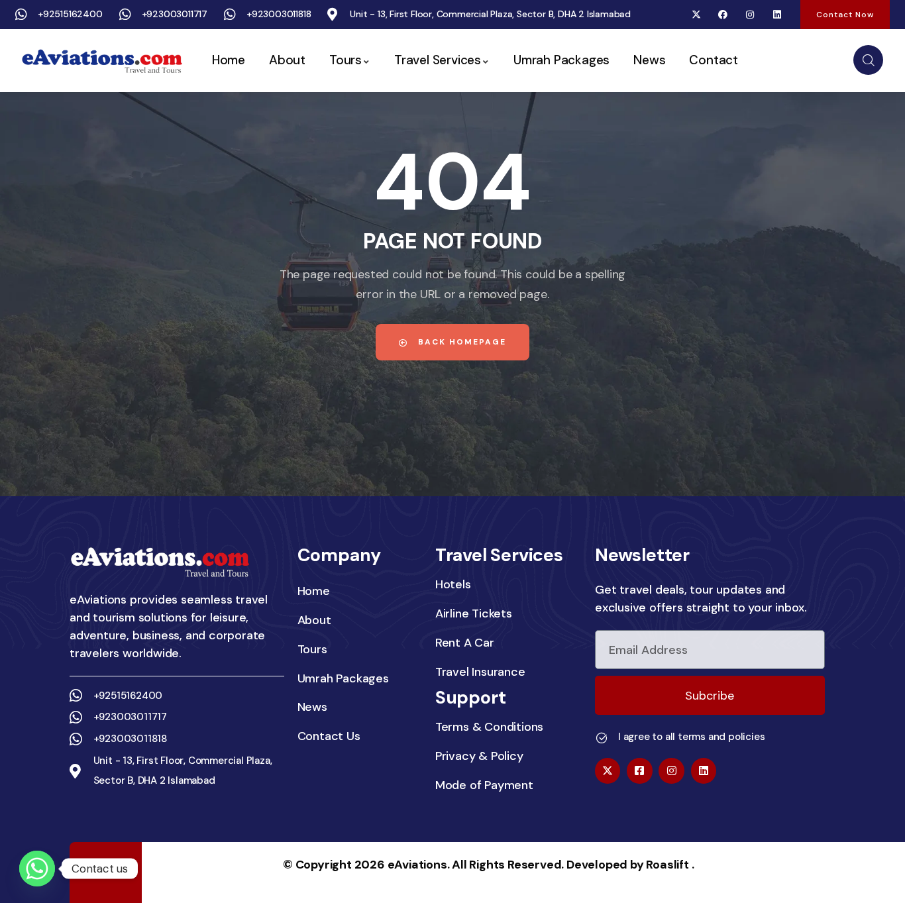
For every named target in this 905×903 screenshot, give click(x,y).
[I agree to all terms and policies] (601, 738)
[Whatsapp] (37, 868)
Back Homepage (460, 342)
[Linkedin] (777, 15)
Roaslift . (670, 865)
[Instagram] (750, 15)
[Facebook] (723, 15)
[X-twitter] (696, 15)
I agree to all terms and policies (691, 736)
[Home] (101, 60)
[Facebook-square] (639, 770)
